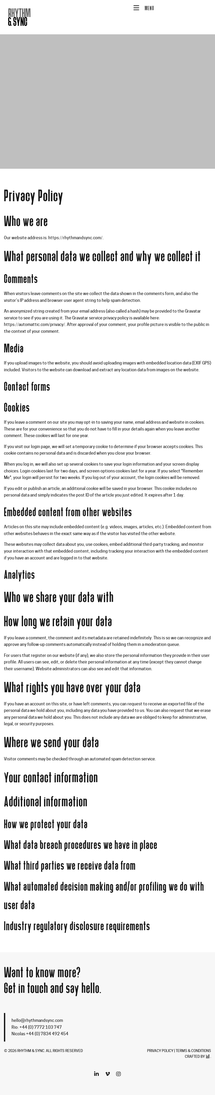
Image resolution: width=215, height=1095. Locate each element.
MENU (149, 8)
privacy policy (160, 1051)
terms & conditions (193, 1051)
